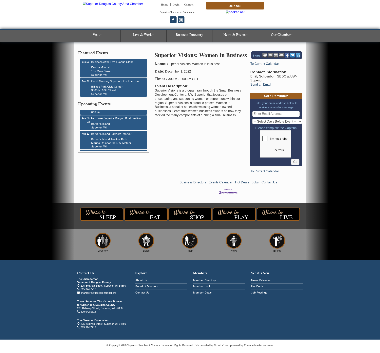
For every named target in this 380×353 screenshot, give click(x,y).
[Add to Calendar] (276, 55)
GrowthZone (221, 345)
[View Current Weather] (281, 55)
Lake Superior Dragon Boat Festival (119, 116)
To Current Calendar (264, 63)
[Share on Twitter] (292, 55)
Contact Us (269, 182)
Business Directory (189, 34)
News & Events (234, 34)
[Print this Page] (264, 55)
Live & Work (142, 34)
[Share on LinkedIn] (298, 55)
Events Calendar (220, 182)
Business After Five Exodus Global (112, 61)
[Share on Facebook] (287, 55)
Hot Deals (242, 182)
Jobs (255, 182)
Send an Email (260, 84)
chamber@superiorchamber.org (98, 292)
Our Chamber (281, 34)
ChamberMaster (253, 345)
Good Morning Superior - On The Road (115, 81)
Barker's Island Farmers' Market (111, 132)
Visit (96, 34)
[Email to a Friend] (270, 55)
